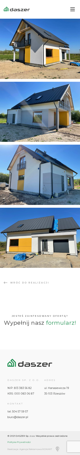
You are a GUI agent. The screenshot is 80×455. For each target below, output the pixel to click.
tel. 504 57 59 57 (17, 411)
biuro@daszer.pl (17, 417)
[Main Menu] (72, 9)
